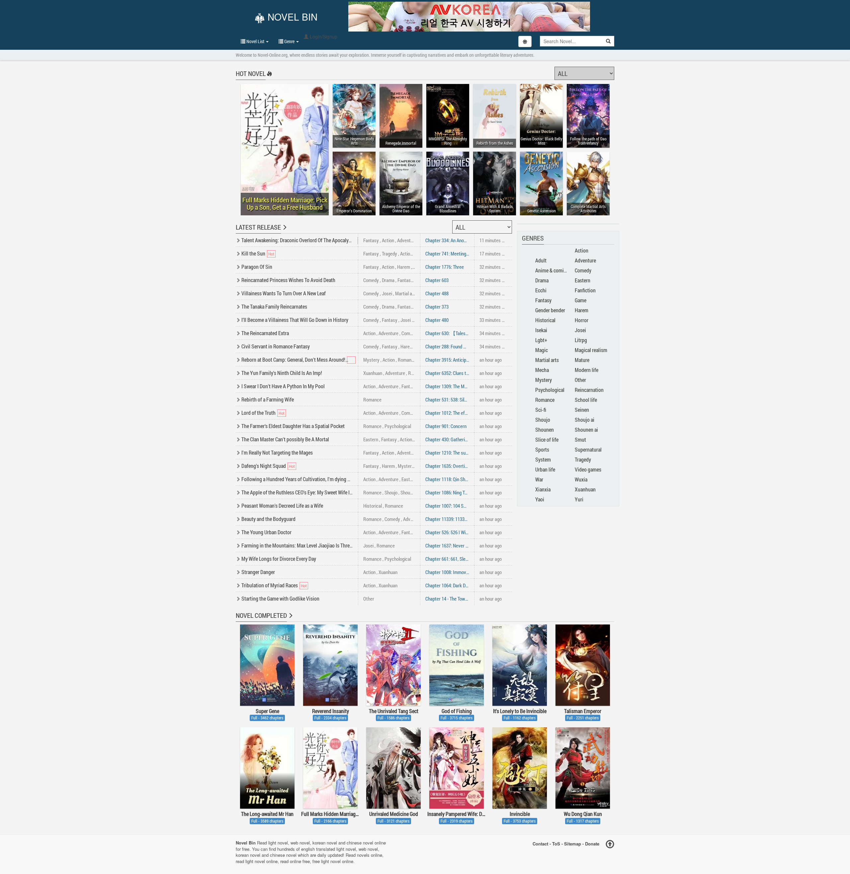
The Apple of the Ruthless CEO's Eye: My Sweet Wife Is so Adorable (309, 492)
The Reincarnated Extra (265, 332)
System (543, 459)
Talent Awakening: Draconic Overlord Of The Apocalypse (298, 240)
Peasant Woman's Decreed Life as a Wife (282, 505)
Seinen (582, 409)
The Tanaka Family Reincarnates (274, 306)
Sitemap (572, 843)
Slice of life (546, 439)
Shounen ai (586, 429)
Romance (407, 359)
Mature (582, 359)
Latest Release (258, 227)
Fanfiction (585, 290)
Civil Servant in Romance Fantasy (275, 346)
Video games (588, 469)
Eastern (370, 439)
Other (368, 598)
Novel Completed (261, 615)
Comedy (371, 280)
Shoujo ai (584, 419)
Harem (403, 266)
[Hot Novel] (269, 78)
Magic (541, 349)
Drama (388, 280)
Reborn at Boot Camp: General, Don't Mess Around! (293, 359)
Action (388, 240)
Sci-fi (540, 409)
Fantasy (371, 240)
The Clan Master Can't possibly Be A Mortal (285, 439)
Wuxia (581, 479)
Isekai (541, 330)
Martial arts (406, 293)
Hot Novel (251, 73)
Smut (580, 439)
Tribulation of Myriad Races (269, 585)
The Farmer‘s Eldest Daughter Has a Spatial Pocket (293, 425)
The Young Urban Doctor (266, 532)
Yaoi (539, 499)
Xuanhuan (372, 373)
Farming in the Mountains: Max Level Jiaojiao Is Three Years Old (306, 545)
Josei (387, 293)
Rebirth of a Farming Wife (267, 399)
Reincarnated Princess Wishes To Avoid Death (288, 279)
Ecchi (541, 290)
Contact (540, 843)
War (539, 479)
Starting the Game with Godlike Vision (280, 598)
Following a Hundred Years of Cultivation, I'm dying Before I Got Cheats (313, 478)
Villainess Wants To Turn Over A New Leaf (283, 293)
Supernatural (588, 449)
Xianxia (543, 489)
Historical (372, 505)
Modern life (586, 369)
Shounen (408, 492)
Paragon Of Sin (256, 266)
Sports (542, 449)
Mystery (371, 359)
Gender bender (550, 310)
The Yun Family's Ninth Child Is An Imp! (281, 372)
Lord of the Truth (258, 412)
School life (586, 399)
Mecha (542, 369)
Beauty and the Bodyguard (268, 518)
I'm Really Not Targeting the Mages (277, 452)
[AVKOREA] (469, 17)
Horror (581, 320)
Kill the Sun (253, 253)
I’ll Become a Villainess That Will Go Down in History (294, 319)
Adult (541, 260)
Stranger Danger (258, 571)
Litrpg (581, 339)
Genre (289, 41)
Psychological (397, 426)
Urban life (545, 469)
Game (580, 300)
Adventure (407, 240)
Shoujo (390, 492)
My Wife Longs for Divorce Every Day (278, 558)
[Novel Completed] (290, 620)
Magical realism (591, 349)
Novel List (255, 41)
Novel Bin (291, 17)
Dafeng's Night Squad (263, 465)
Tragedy (389, 253)
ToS (556, 843)
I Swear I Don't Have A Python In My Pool (283, 386)
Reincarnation (589, 389)
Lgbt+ (541, 339)
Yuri (579, 499)
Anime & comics (551, 270)
